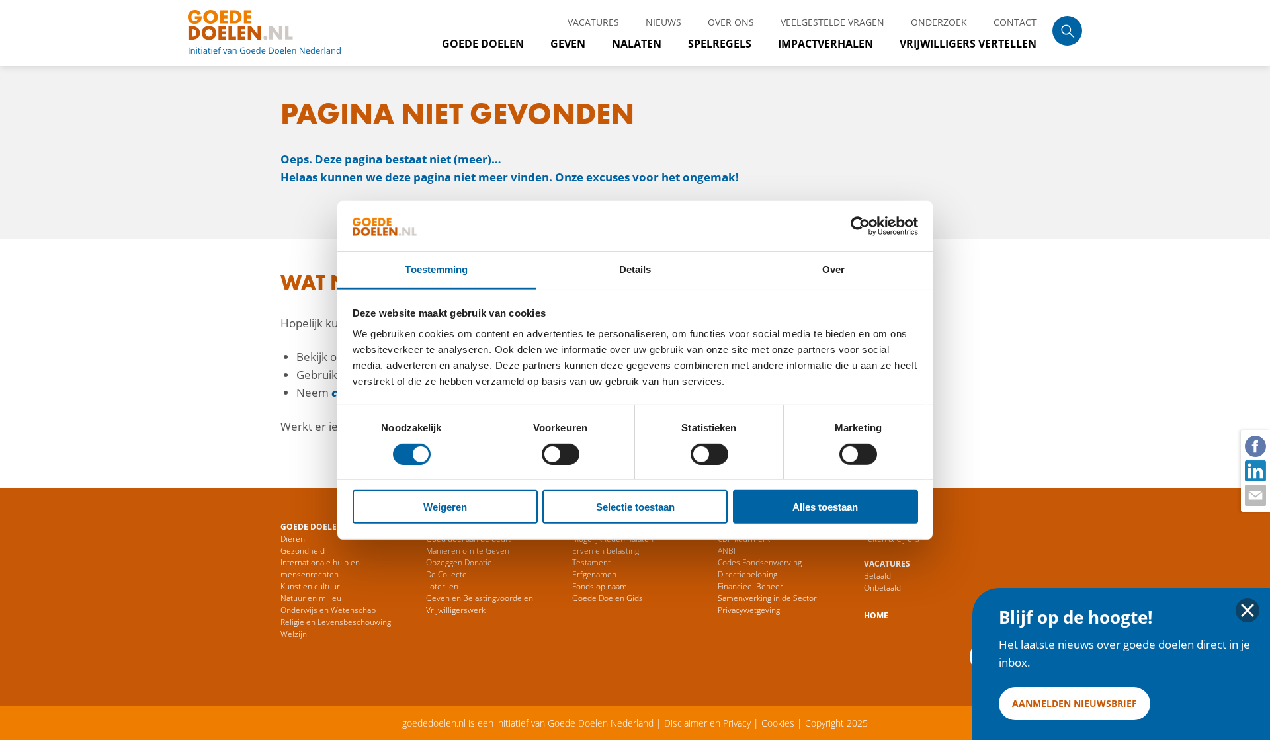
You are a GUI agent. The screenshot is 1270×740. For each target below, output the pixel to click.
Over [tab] (833, 269)
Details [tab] (635, 269)
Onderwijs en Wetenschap (328, 610)
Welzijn (293, 633)
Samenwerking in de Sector (767, 598)
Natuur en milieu (310, 598)
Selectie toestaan (635, 507)
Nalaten (636, 43)
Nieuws (663, 22)
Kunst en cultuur (310, 586)
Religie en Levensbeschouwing (335, 622)
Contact (1015, 22)
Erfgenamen (594, 574)
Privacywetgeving (749, 610)
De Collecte (446, 574)
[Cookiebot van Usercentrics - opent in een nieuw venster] (860, 226)
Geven (567, 43)
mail (1255, 495)
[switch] (560, 453)
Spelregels (719, 43)
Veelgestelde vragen (832, 22)
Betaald (877, 575)
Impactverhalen (825, 43)
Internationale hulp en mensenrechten (320, 568)
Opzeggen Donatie (459, 562)
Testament (591, 562)
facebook (1255, 446)
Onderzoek (939, 22)
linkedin (1255, 470)
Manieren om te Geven (467, 550)
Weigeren (445, 507)
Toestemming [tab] (436, 269)
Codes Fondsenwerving (760, 562)
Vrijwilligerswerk (456, 610)
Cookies (777, 723)
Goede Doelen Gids (607, 598)
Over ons (731, 22)
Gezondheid (302, 550)
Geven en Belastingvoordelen (479, 598)
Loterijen (442, 586)
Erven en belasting (605, 550)
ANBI (727, 550)
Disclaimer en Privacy (707, 723)
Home (876, 615)
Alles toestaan (825, 507)
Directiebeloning (747, 574)
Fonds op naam (599, 586)
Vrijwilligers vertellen (968, 43)
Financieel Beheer (750, 586)
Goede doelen (280, 33)
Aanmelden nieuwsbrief (1074, 703)
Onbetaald (882, 587)
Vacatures (593, 22)
